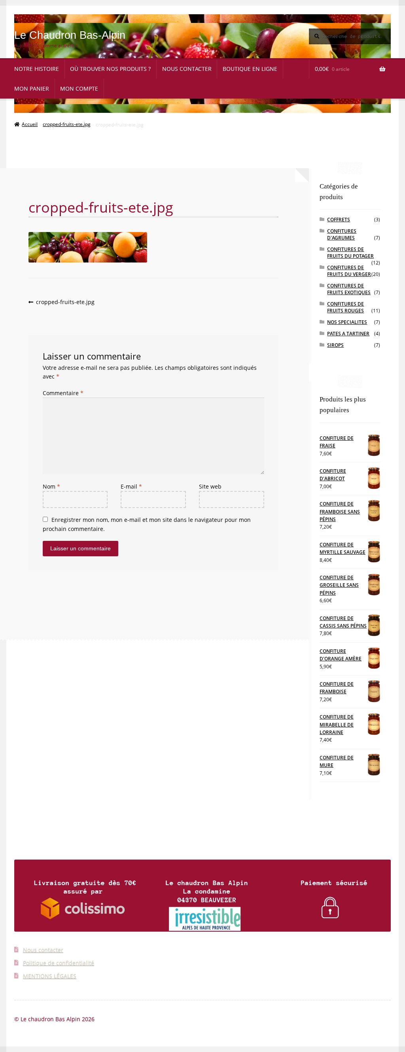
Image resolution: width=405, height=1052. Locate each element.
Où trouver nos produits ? (110, 68)
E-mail (131, 486)
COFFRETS (338, 219)
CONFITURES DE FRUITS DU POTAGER (350, 252)
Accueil (30, 124)
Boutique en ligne (250, 68)
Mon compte (79, 88)
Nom (51, 486)
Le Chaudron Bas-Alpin (69, 35)
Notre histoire (36, 68)
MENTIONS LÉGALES (49, 976)
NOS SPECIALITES (347, 322)
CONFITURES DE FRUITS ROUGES (345, 307)
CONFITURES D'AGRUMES (341, 234)
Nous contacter (187, 68)
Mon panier (31, 88)
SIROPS (335, 345)
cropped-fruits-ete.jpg (67, 124)
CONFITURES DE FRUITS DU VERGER (349, 271)
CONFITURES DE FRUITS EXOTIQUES (349, 289)
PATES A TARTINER (348, 333)
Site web (210, 486)
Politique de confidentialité (58, 962)
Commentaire (63, 393)
